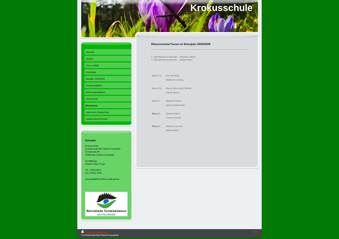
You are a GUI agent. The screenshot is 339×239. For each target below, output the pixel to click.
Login (255, 231)
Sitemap (104, 232)
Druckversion (92, 232)
